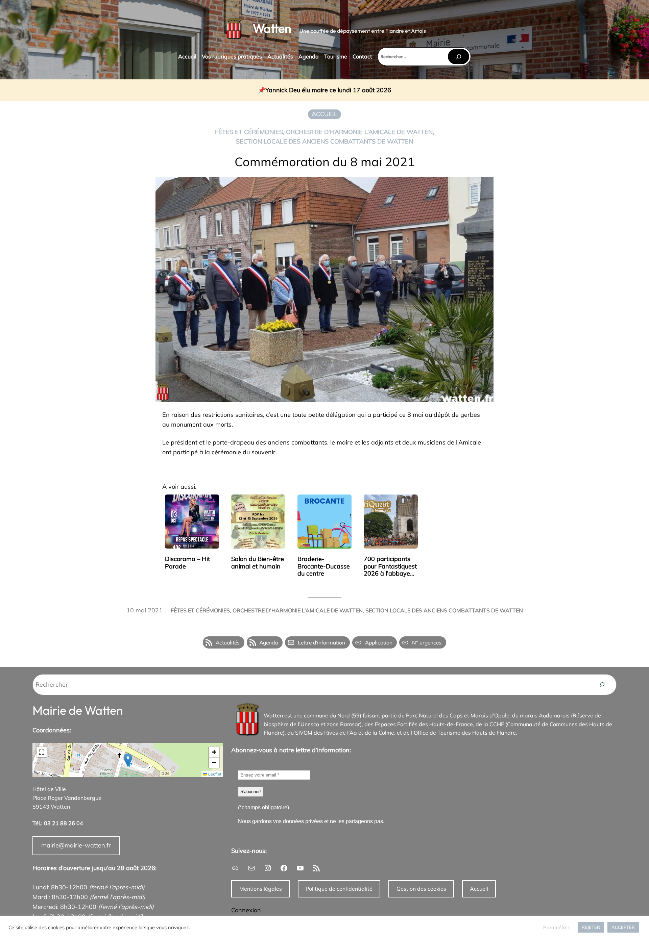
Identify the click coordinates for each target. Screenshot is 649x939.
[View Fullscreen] (42, 752)
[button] (128, 760)
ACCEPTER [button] (623, 927)
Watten (272, 28)
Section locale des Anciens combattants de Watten (324, 141)
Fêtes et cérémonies (249, 132)
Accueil (479, 888)
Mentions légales (260, 888)
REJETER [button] (591, 927)
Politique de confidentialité (339, 888)
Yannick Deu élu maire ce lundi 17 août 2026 (328, 90)
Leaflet (214, 774)
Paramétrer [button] (556, 927)
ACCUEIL (324, 114)
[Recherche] (602, 684)
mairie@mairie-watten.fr (76, 845)
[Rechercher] (458, 56)
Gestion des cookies (421, 888)
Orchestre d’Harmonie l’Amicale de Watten (359, 132)
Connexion (246, 910)
